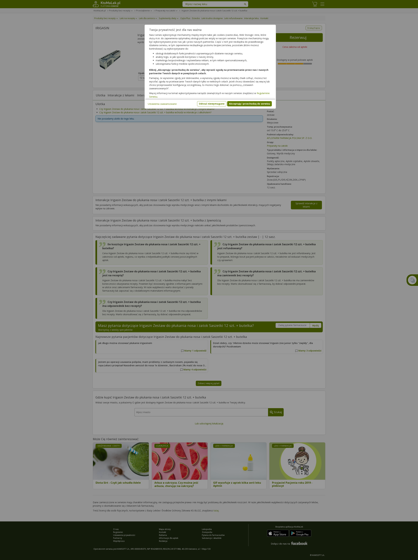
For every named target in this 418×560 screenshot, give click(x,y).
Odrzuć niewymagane (212, 103)
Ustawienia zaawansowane (162, 103)
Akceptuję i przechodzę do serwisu (249, 103)
